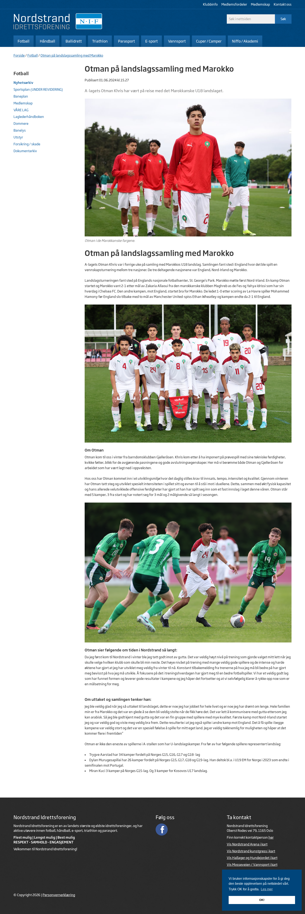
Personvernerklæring (59, 895)
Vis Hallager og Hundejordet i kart (252, 858)
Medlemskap (260, 4)
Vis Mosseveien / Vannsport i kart (252, 865)
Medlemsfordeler (234, 4)
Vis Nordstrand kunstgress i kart (251, 851)
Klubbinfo (210, 4)
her (271, 837)
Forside (19, 55)
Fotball (32, 55)
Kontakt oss (283, 4)
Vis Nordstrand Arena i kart (247, 844)
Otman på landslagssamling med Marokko (71, 55)
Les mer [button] (267, 889)
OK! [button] (262, 900)
